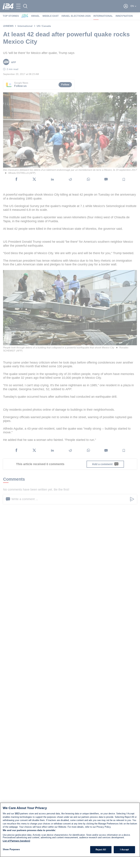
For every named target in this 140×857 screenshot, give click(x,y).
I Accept (124, 849)
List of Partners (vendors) (16, 841)
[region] (70, 830)
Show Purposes (11, 849)
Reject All (101, 849)
